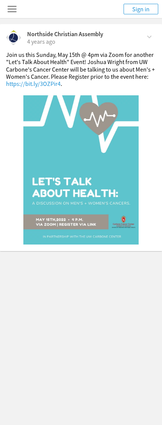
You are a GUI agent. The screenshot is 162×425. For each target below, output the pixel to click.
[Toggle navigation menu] (12, 9)
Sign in (141, 9)
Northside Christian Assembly (65, 34)
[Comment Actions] (149, 36)
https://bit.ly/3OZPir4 (33, 83)
